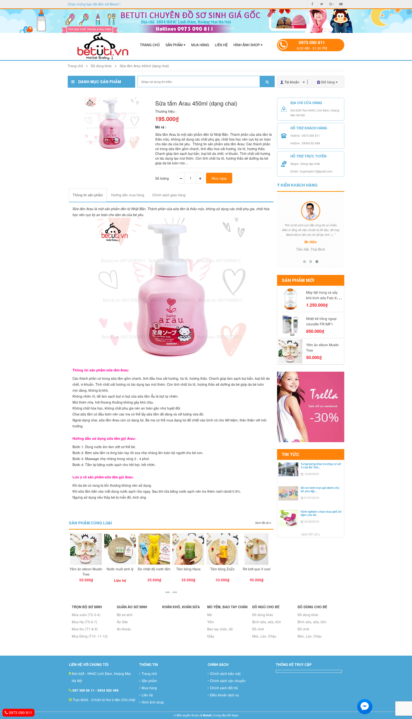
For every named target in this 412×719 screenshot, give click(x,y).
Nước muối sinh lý (85, 569)
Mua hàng (200, 44)
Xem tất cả (262, 523)
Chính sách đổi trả (224, 687)
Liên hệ (221, 44)
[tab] (88, 195)
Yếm (210, 621)
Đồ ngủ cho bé (265, 606)
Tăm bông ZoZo (188, 569)
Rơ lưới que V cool (222, 569)
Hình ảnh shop (247, 44)
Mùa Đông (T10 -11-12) (90, 636)
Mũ (209, 614)
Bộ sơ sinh (125, 614)
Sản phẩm (174, 44)
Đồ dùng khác (262, 614)
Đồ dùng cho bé (312, 606)
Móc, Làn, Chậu (264, 636)
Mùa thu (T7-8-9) (85, 629)
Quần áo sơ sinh (132, 606)
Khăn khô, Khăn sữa (181, 606)
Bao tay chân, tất (220, 629)
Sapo (235, 715)
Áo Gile (122, 621)
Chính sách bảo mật (225, 673)
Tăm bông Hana (154, 569)
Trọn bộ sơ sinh (87, 606)
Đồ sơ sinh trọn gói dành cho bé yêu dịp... (320, 489)
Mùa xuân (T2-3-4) (86, 614)
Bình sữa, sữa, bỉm (266, 621)
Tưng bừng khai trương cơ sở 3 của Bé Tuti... (321, 465)
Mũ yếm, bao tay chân (227, 606)
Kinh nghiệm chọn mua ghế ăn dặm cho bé (321, 513)
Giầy (210, 636)
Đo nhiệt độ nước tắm (120, 569)
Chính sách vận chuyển (228, 680)
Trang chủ (150, 44)
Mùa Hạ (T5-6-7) (84, 621)
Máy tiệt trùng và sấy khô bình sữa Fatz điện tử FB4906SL (323, 298)
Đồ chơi (258, 629)
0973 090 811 (312, 42)
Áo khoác (124, 629)
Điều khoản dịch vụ (224, 695)
